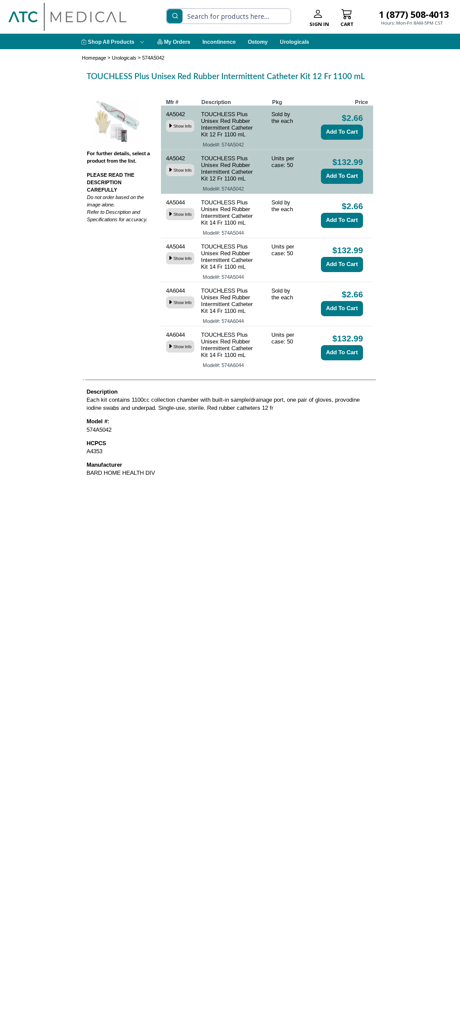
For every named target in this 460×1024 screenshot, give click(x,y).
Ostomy (258, 42)
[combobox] (228, 16)
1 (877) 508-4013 (414, 14)
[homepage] (67, 17)
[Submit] (175, 15)
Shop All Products (110, 42)
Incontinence (219, 42)
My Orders (176, 42)
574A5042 (153, 58)
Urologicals (294, 42)
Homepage (94, 58)
